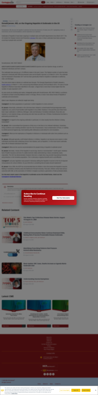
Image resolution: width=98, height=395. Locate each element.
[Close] (95, 390)
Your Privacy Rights (64, 390)
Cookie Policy (14, 393)
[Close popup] (75, 191)
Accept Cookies (86, 390)
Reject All (76, 390)
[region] (49, 390)
